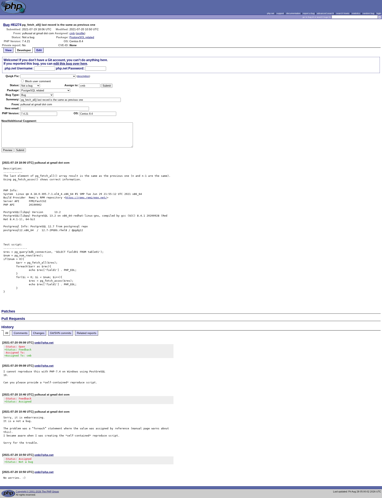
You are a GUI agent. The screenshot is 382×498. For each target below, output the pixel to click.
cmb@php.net (44, 342)
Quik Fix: (12, 76)
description (83, 76)
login (379, 13)
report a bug (309, 13)
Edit (39, 50)
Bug (6, 25)
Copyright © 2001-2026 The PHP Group (37, 491)
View (8, 50)
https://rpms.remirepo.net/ (86, 197)
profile (80, 33)
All (6, 333)
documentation (293, 13)
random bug (368, 13)
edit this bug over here (70, 63)
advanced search (325, 13)
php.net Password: (70, 68)
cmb (72, 33)
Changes (38, 333)
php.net (270, 13)
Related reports (86, 333)
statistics (356, 13)
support (280, 13)
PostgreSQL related (81, 37)
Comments (20, 333)
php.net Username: (19, 68)
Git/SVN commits (60, 333)
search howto (342, 13)
